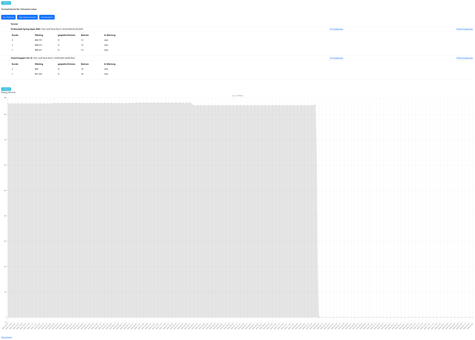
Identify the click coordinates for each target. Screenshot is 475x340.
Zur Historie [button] (8, 17)
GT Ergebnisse (336, 29)
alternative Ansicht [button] (27, 17)
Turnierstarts (47, 17)
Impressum (6, 337)
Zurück (6, 3)
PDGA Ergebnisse (464, 29)
